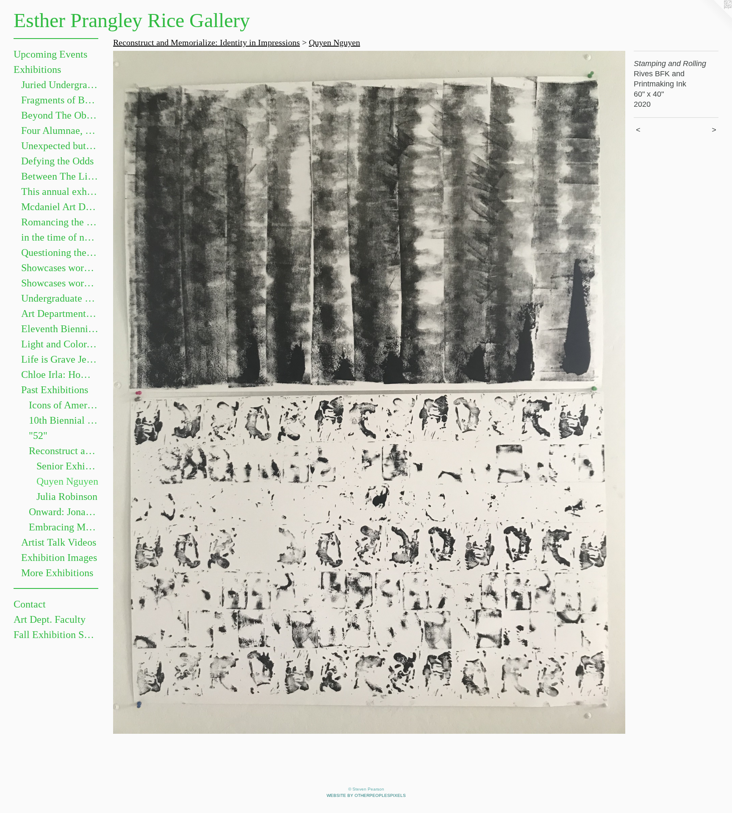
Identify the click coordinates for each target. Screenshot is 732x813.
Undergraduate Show (59, 298)
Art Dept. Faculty (50, 619)
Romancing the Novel (59, 222)
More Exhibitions (57, 572)
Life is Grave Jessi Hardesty (59, 359)
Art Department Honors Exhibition (59, 313)
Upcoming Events (50, 54)
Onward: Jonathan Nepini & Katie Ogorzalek (63, 511)
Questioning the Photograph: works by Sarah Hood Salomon (59, 252)
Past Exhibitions (54, 389)
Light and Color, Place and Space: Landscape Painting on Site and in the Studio (59, 344)
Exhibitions (37, 69)
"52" (38, 435)
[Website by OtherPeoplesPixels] (715, 17)
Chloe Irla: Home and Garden (59, 374)
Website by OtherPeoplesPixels (366, 795)
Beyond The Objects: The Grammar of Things (59, 115)
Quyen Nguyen (67, 481)
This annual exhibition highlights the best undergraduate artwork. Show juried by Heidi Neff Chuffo (59, 191)
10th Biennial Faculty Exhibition (63, 420)
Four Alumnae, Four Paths (59, 130)
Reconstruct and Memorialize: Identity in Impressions (63, 450)
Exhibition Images (59, 557)
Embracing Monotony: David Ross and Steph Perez (63, 527)
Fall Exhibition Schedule (56, 634)
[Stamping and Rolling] (369, 392)
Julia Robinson (66, 496)
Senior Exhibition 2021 (67, 466)
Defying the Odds (57, 160)
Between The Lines (59, 176)
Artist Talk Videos (58, 542)
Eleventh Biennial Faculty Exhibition (59, 328)
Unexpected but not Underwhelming (59, 145)
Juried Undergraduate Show (59, 84)
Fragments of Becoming (59, 99)
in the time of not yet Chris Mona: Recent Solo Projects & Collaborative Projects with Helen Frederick (59, 237)
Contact (30, 604)
